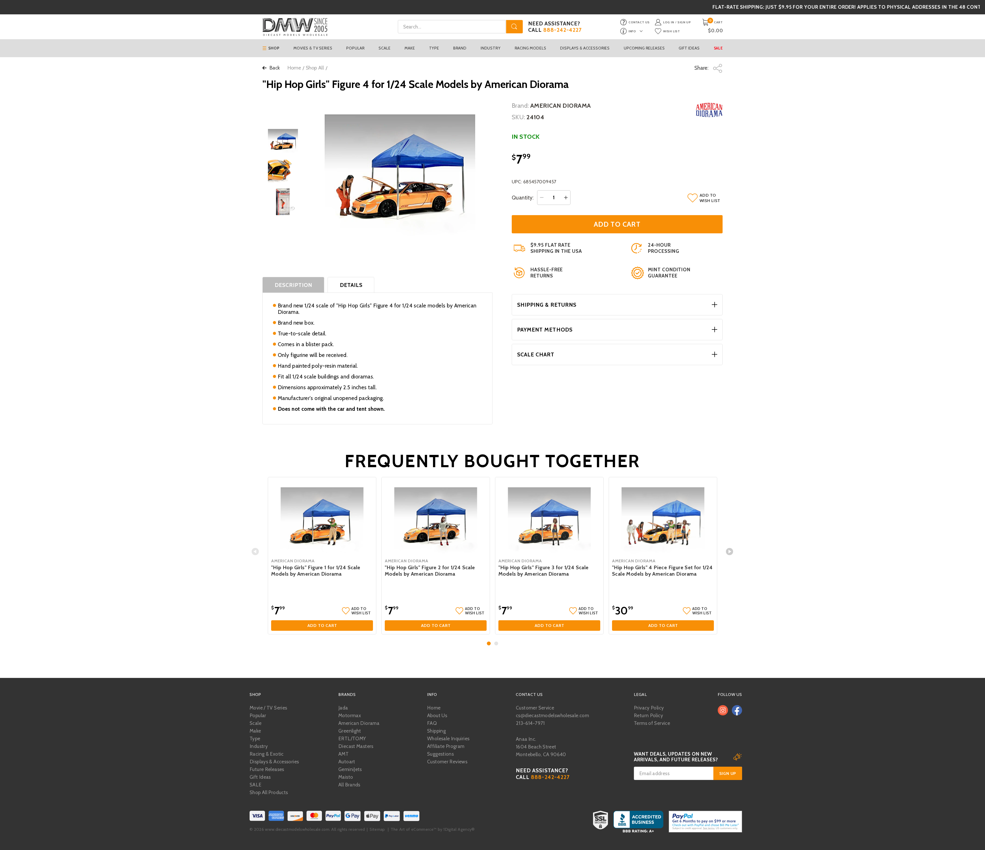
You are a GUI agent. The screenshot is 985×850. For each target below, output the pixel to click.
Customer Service (535, 708)
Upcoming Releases (644, 48)
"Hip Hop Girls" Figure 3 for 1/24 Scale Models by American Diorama (543, 570)
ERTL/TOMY (352, 739)
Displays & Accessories (585, 48)
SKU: (518, 117)
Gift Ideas (689, 48)
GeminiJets (350, 769)
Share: (702, 68)
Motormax (349, 715)
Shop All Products (269, 792)
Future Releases (267, 769)
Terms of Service (652, 723)
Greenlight (349, 731)
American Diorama (358, 723)
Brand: (520, 105)
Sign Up (684, 22)
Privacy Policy (649, 708)
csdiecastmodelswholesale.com (552, 715)
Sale (718, 48)
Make (410, 48)
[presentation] (255, 551)
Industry (491, 48)
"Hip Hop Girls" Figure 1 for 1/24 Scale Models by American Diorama (315, 570)
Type (434, 48)
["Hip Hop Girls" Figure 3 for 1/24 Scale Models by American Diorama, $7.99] (549, 518)
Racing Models (530, 48)
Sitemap (377, 829)
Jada (343, 708)
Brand (460, 48)
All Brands (349, 785)
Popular (355, 48)
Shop (273, 48)
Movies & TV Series (312, 48)
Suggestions (440, 754)
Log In (668, 22)
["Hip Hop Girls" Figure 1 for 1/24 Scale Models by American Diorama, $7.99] (322, 518)
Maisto (345, 777)
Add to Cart (322, 625)
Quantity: (523, 197)
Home (294, 68)
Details (351, 285)
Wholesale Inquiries (448, 739)
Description (293, 285)
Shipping (436, 731)
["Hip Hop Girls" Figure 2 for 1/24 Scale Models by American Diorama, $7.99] (436, 518)
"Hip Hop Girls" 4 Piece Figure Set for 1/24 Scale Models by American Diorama (662, 570)
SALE (256, 785)
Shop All (315, 68)
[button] (489, 643)
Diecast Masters (355, 746)
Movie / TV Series (268, 708)
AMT (343, 754)
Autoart (346, 762)
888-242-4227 (562, 30)
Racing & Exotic (267, 754)
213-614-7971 (530, 723)
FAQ (432, 723)
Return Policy (648, 715)
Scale (384, 48)
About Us (437, 715)
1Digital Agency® (459, 829)
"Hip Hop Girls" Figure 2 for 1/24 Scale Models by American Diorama (430, 570)
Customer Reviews (447, 762)
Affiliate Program (445, 746)
